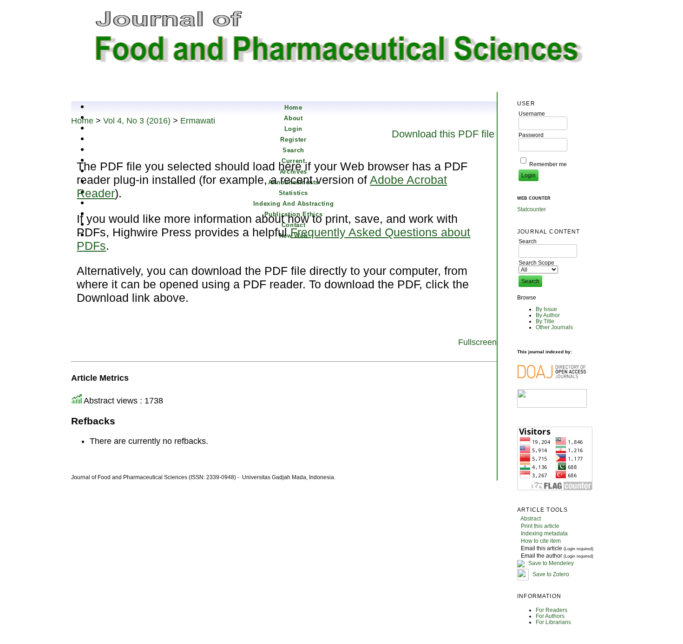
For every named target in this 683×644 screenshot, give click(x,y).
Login (293, 128)
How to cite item (541, 541)
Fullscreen (477, 342)
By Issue (546, 309)
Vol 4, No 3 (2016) (137, 120)
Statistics (294, 192)
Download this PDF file (443, 134)
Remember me (548, 164)
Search (293, 150)
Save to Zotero (550, 574)
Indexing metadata (544, 533)
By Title (545, 321)
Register (293, 139)
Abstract (530, 518)
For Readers (551, 610)
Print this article (540, 526)
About (293, 118)
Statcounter (531, 209)
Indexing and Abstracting (293, 203)
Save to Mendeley (551, 563)
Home (293, 107)
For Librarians (553, 622)
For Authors (550, 616)
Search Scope (536, 263)
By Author (548, 315)
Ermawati (197, 120)
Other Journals (554, 327)
